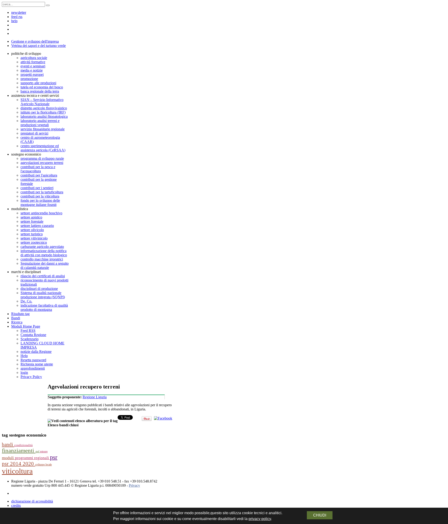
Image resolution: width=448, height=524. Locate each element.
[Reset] (48, 5)
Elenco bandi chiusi (63, 425)
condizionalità (23, 445)
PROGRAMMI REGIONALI (32, 458)
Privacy (134, 485)
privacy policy (259, 519)
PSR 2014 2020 (18, 464)
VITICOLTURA (17, 471)
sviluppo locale (43, 464)
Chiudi (319, 515)
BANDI (8, 444)
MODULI (8, 457)
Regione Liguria (95, 397)
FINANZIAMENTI (18, 450)
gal (37, 451)
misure (44, 451)
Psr (53, 457)
